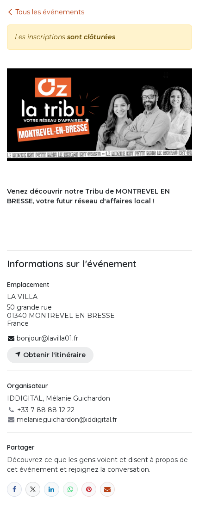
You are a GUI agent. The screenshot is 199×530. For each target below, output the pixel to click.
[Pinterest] (88, 489)
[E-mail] (107, 489)
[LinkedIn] (51, 489)
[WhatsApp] (70, 489)
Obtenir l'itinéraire (53, 355)
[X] (32, 489)
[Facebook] (14, 489)
